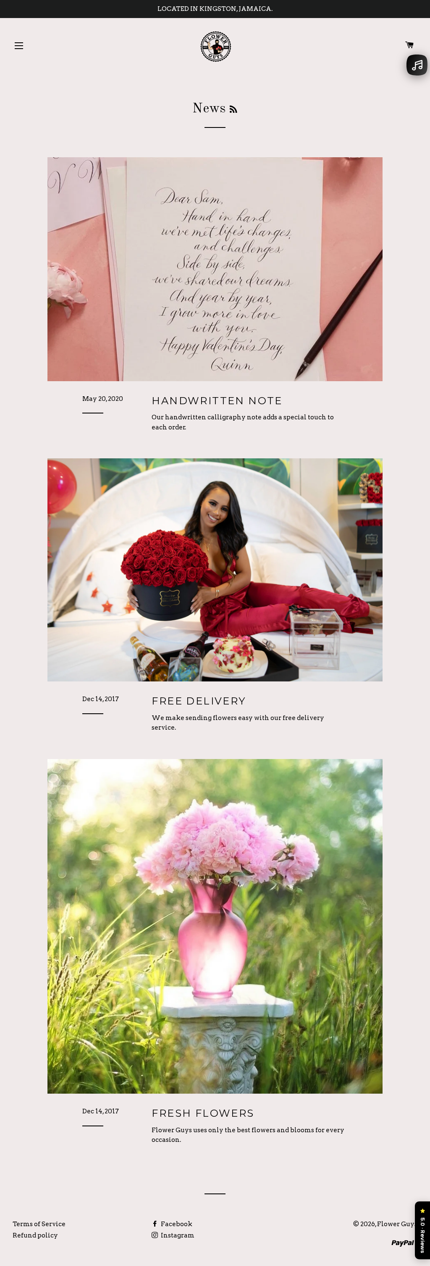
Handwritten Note (217, 401)
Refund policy (35, 1235)
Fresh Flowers (203, 1113)
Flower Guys (397, 1224)
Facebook (176, 1224)
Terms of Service (39, 1224)
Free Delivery (199, 701)
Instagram (177, 1235)
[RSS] (233, 110)
